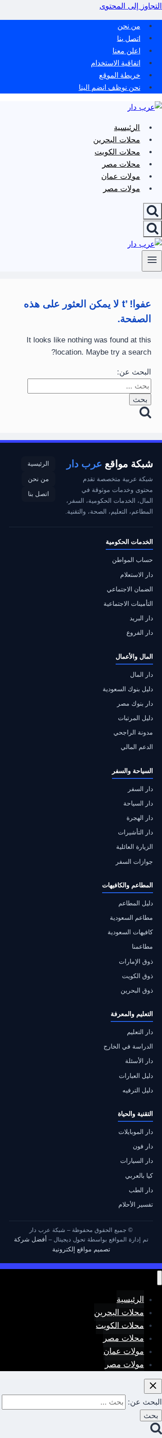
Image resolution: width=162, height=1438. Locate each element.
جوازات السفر (134, 861)
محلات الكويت (117, 152)
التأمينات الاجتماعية (128, 603)
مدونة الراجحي (133, 732)
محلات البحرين (116, 140)
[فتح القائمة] (152, 261)
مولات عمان (120, 176)
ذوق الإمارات (136, 961)
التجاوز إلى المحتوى (130, 6)
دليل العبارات (136, 1076)
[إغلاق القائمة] (159, 1277)
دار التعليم (140, 1032)
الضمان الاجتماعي (130, 589)
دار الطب (141, 1190)
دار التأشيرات (135, 832)
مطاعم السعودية (131, 917)
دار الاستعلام (136, 574)
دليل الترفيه (137, 1090)
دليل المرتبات (135, 718)
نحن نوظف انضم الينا (109, 87)
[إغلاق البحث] (153, 1386)
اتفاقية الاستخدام (115, 63)
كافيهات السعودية (130, 932)
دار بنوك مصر (135, 703)
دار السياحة (138, 803)
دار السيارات (136, 1160)
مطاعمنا (142, 946)
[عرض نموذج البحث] (152, 211)
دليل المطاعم (135, 903)
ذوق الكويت (137, 976)
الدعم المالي (137, 747)
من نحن (128, 26)
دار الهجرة (139, 818)
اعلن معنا (126, 51)
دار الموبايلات (135, 1132)
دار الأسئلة (139, 1061)
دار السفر (140, 789)
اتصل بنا (128, 38)
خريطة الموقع (119, 75)
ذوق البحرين (137, 990)
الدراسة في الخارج (128, 1046)
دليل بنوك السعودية (128, 689)
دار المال (141, 674)
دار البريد (141, 618)
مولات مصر (121, 188)
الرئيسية (127, 127)
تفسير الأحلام (135, 1204)
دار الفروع (139, 632)
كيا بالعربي (139, 1175)
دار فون (143, 1146)
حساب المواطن (132, 560)
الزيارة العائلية (134, 846)
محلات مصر (121, 164)
